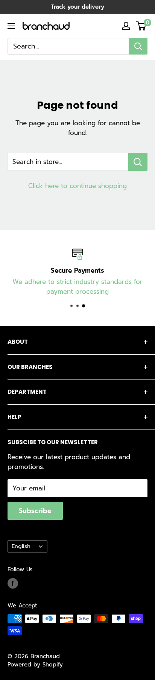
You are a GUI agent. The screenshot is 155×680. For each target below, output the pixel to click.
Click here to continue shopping (77, 186)
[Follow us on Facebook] (13, 583)
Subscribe (35, 510)
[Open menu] (11, 26)
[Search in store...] (137, 162)
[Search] (138, 46)
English (21, 546)
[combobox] (68, 46)
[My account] (126, 26)
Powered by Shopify (35, 664)
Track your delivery (77, 7)
